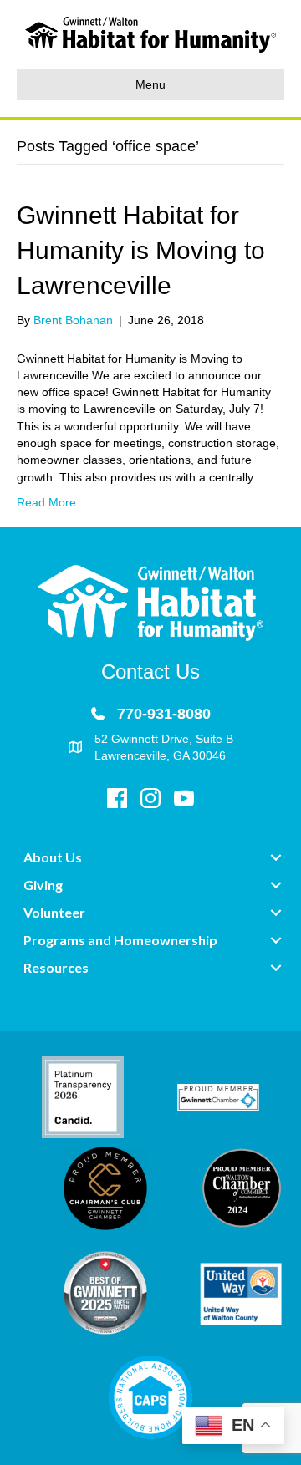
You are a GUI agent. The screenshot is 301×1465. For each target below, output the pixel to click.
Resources (56, 967)
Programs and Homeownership (120, 940)
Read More (46, 502)
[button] (276, 857)
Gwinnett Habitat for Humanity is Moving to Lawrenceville (141, 250)
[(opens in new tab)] (83, 1096)
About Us (52, 857)
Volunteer (54, 912)
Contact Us (150, 671)
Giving (43, 885)
